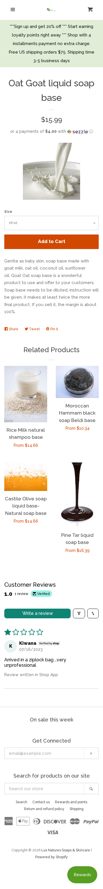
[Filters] (79, 613)
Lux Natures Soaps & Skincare (65, 850)
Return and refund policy (44, 809)
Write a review (37, 613)
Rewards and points (71, 802)
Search (21, 802)
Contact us (41, 802)
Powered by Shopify (51, 857)
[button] (51, 131)
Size (8, 212)
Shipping (77, 809)
